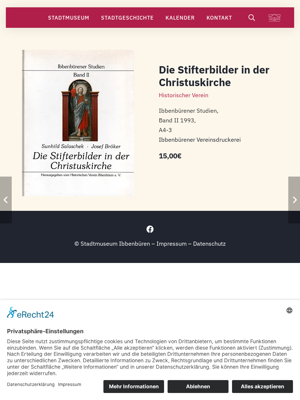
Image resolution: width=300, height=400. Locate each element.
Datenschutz (209, 243)
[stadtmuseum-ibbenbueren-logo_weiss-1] (274, 17)
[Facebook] (150, 229)
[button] (94, 17)
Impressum (171, 243)
